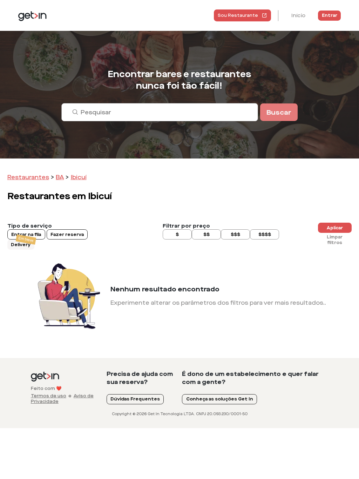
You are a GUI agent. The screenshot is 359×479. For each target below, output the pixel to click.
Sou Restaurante (238, 15)
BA (60, 177)
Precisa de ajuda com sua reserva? (140, 378)
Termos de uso (48, 396)
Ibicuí (79, 177)
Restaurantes (28, 177)
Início (298, 15)
